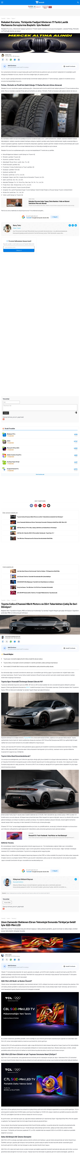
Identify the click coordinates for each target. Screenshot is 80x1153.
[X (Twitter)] (73, 225)
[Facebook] (70, 225)
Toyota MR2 (27, 737)
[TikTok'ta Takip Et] (48, 505)
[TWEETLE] (7, 61)
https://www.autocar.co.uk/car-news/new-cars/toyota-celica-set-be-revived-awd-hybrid (28, 893)
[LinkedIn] (76, 225)
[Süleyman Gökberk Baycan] (7, 879)
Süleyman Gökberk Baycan (12, 636)
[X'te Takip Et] (40, 505)
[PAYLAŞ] (3, 61)
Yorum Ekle (7, 902)
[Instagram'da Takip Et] (35, 505)
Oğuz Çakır (8, 954)
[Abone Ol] (18, 59)
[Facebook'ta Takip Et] (31, 505)
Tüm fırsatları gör (40, 474)
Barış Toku (8, 54)
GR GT (28, 687)
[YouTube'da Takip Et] (44, 505)
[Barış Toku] (7, 225)
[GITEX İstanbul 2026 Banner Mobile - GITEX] (40, 7)
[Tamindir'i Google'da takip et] (40, 217)
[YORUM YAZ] (15, 61)
